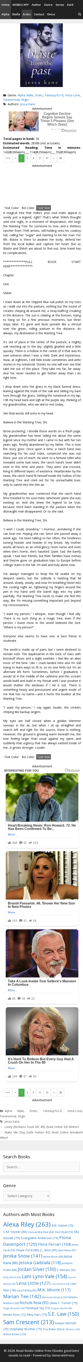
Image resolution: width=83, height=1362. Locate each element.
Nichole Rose (34, 1302)
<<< (8, 158)
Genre (48, 5)
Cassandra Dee (41, 1232)
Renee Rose (14, 1315)
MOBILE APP (21, 5)
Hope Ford (27, 1250)
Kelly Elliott (12, 1277)
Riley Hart (37, 1315)
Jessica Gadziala (40, 1262)
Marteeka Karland (54, 1297)
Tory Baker (52, 1329)
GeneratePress (63, 1355)
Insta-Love (72, 95)
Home (5, 5)
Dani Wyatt (64, 1232)
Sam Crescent (28, 1322)
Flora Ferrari (54, 1244)
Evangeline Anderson (40, 1238)
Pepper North (61, 1308)
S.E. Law (63, 1314)
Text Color (11, 208)
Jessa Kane (27, 104)
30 (60, 158)
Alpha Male (25, 95)
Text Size (43, 208)
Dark (70, 5)
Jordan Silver (37, 1269)
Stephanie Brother (25, 1329)
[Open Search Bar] (79, 14)
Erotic (27, 14)
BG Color (28, 208)
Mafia (16, 14)
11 (40, 158)
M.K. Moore (53, 1290)
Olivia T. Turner (63, 1303)
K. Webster (66, 1270)
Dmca (51, 14)
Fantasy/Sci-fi (54, 95)
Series (60, 5)
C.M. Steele (15, 1232)
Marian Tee (22, 1296)
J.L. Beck (48, 1250)
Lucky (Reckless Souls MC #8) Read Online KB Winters (41, 1127)
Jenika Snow (22, 1256)
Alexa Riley (27, 1224)
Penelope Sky (37, 1308)
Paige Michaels (13, 1308)
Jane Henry (67, 1250)
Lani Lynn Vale (44, 1276)
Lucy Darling (27, 1290)
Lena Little (33, 1283)
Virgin (25, 100)
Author (36, 5)
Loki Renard (60, 1283)
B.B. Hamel (62, 1225)
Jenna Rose (53, 1256)
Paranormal (11, 100)
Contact (39, 14)
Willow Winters (14, 1334)
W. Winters (71, 1329)
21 (47, 158)
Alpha (5, 14)
